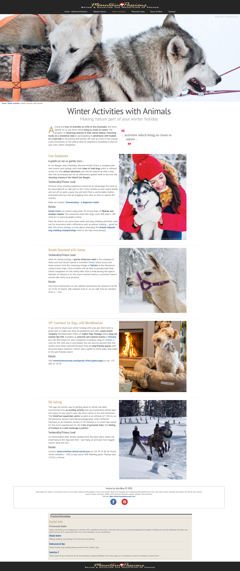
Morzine (112, 336)
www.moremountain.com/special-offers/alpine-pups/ (78, 359)
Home (4, 103)
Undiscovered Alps (57, 543)
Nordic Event (54, 208)
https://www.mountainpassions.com (122, 496)
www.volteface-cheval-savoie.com (73, 449)
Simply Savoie (55, 535)
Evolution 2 (54, 552)
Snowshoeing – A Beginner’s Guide (82, 200)
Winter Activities (14, 103)
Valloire (94, 264)
